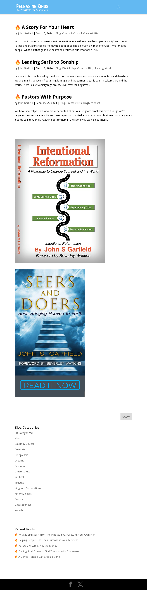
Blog (58, 33)
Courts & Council (72, 33)
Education (20, 466)
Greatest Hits (90, 33)
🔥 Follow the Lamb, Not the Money (36, 545)
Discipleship (69, 68)
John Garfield (25, 33)
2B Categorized (24, 433)
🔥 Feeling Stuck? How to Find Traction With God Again (47, 551)
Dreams (19, 460)
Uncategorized (102, 68)
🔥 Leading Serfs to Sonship (47, 62)
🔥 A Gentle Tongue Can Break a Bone (37, 556)
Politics (19, 499)
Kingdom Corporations (28, 488)
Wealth (19, 510)
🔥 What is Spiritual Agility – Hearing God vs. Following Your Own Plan (55, 534)
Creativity (20, 449)
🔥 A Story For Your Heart (44, 27)
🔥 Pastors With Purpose (43, 97)
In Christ (19, 477)
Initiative (19, 482)
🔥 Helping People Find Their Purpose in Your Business (46, 540)
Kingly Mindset (91, 103)
